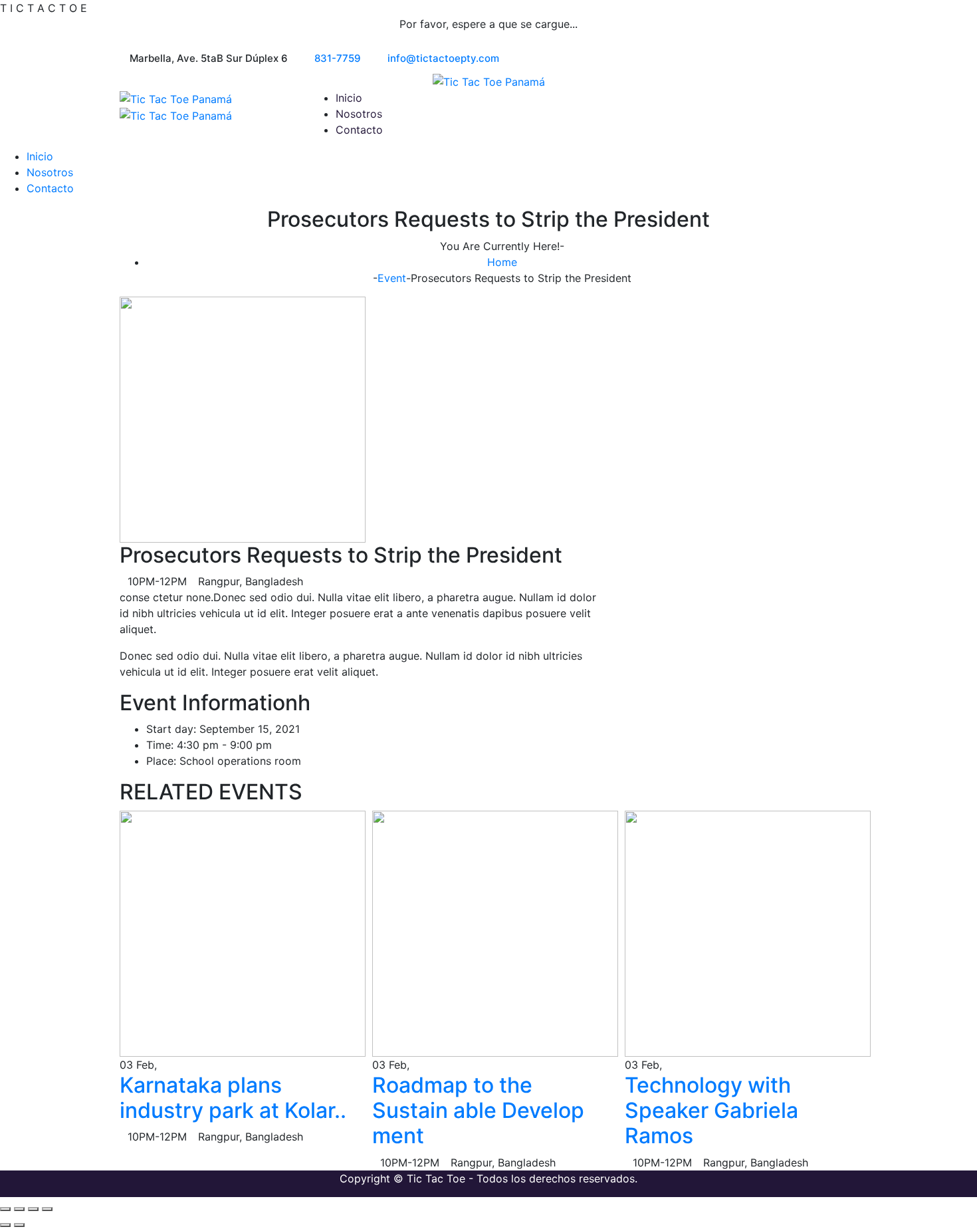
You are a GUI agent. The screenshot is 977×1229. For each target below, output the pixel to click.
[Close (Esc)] (47, 1209)
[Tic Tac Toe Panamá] (489, 81)
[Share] (33, 1209)
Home (502, 262)
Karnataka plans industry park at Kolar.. (233, 1097)
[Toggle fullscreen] (19, 1209)
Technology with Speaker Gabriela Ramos (711, 1110)
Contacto (359, 129)
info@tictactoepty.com (443, 58)
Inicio (349, 97)
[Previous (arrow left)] (5, 1225)
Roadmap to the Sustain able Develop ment (478, 1110)
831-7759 (337, 58)
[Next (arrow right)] (19, 1225)
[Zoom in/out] (5, 1209)
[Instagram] (853, 59)
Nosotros (359, 113)
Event (392, 278)
